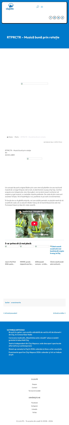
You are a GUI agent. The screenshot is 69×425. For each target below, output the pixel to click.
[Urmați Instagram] (54, 17)
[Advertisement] (34, 62)
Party (60, 142)
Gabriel (47, 142)
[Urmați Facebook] (50, 17)
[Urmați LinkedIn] (58, 17)
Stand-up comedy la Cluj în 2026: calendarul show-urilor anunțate (35, 349)
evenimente (16, 302)
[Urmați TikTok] (62, 17)
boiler (7, 302)
